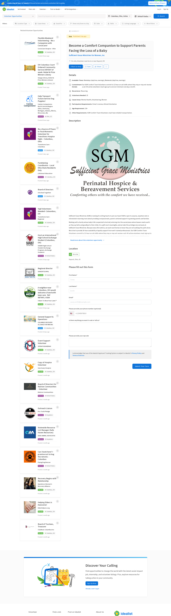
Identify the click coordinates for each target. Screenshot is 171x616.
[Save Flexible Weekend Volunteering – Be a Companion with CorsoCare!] (57, 37)
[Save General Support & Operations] (57, 315)
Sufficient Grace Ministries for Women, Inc (87, 55)
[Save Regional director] (57, 267)
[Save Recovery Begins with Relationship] (57, 477)
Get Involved (22, 9)
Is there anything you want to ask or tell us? (84, 320)
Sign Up (165, 9)
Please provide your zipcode (79, 336)
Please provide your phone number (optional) (85, 309)
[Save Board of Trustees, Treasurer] (57, 523)
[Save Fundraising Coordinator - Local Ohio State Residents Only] (57, 161)
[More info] (119, 16)
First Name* (73, 275)
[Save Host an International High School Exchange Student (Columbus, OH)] (57, 234)
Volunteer (43, 9)
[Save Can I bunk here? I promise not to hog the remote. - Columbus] (57, 450)
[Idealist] (8, 9)
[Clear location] (129, 16)
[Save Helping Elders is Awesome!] (57, 501)
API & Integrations (70, 9)
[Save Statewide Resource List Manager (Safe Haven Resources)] (57, 426)
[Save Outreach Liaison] (57, 407)
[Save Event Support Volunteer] (57, 339)
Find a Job (32, 9)
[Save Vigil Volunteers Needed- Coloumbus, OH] (57, 207)
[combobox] (71, 16)
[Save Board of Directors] (57, 188)
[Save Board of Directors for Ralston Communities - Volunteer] (57, 383)
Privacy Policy (137, 353)
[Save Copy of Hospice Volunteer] (57, 361)
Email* (71, 297)
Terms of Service (78, 355)
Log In (159, 9)
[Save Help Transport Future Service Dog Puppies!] (57, 95)
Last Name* (73, 286)
